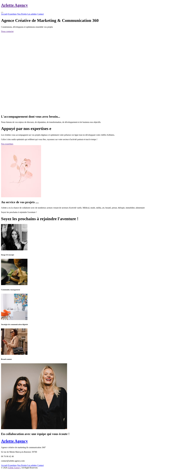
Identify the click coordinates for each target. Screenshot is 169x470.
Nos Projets (22, 14)
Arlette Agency (14, 468)
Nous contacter (7, 31)
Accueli (4, 14)
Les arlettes (32, 14)
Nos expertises (7, 144)
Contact (40, 14)
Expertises (12, 14)
